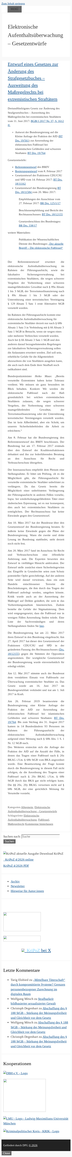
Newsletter (18, 886)
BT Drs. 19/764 (36, 153)
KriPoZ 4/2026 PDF (16, 865)
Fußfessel (43, 819)
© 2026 (33, 1145)
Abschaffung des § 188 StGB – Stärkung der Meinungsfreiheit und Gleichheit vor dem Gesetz (39, 1013)
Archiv (15, 881)
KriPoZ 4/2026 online (19, 859)
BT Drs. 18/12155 (52, 214)
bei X (39, 950)
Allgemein (27, 807)
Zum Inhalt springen (13, 3)
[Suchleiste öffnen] (4, 8)
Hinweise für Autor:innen (27, 891)
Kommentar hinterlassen (39, 823)
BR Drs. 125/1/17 (50, 203)
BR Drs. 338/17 (28, 225)
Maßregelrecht (16, 823)
